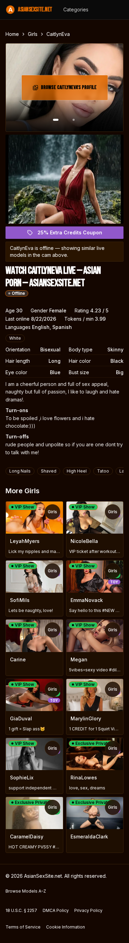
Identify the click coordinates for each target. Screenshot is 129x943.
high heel (77, 471)
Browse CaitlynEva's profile (71, 89)
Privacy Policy (88, 910)
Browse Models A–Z (26, 891)
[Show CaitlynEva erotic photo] (55, 119)
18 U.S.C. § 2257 (21, 910)
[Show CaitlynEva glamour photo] (73, 119)
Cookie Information (65, 927)
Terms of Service (23, 927)
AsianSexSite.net (30, 9)
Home (12, 34)
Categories (75, 9)
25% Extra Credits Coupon (73, 234)
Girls (32, 34)
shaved (48, 471)
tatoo (103, 471)
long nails (20, 471)
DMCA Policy (56, 910)
